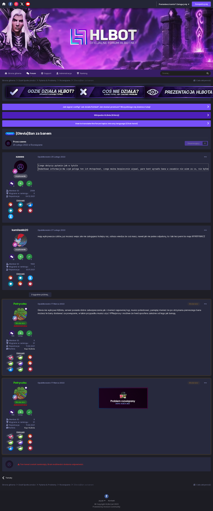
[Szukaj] (207, 73)
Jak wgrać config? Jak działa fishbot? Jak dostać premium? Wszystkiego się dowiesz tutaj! (106, 107)
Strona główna (14, 73)
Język (101, 500)
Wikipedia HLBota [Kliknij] (106, 115)
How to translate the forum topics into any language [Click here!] (106, 123)
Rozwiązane (36, 145)
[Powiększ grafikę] (123, 398)
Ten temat (196, 73)
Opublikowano (51, 157)
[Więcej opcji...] (205, 157)
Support (47, 73)
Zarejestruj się (201, 4)
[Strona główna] (4, 4)
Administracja (65, 73)
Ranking (83, 73)
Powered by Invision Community (106, 507)
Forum (33, 73)
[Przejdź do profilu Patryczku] (20, 313)
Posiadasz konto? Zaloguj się (173, 4)
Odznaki (20, 200)
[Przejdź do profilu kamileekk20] (20, 240)
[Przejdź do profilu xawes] (8, 143)
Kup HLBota (29, 349)
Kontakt (111, 500)
